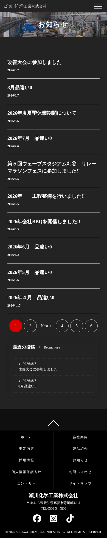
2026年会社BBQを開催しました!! (43, 221)
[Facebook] (37, 520)
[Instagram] (53, 520)
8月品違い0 (19, 87)
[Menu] (98, 8)
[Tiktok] (70, 520)
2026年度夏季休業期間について (42, 113)
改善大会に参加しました (34, 62)
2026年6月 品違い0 (29, 247)
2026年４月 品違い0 (30, 297)
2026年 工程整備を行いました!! (46, 196)
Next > (46, 326)
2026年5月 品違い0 (29, 272)
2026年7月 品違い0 (29, 138)
